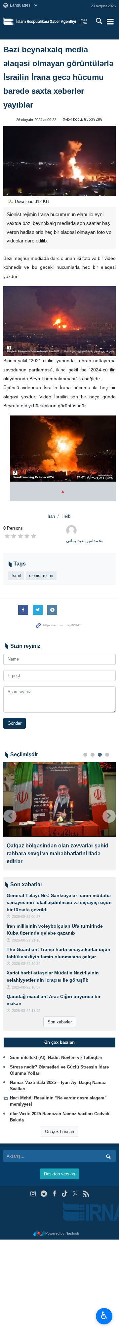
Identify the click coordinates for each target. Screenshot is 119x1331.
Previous (10, 816)
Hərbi (66, 516)
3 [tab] (100, 755)
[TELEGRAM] (43, 1193)
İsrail (16, 575)
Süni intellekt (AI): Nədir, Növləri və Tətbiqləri (56, 1057)
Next (109, 816)
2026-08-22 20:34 (26, 964)
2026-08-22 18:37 (26, 987)
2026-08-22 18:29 (26, 1011)
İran (51, 516)
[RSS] (85, 1193)
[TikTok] (64, 1193)
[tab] (59, 1042)
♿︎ (104, 1315)
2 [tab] (93, 755)
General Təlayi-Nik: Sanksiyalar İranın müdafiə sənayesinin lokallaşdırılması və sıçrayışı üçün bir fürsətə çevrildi (59, 902)
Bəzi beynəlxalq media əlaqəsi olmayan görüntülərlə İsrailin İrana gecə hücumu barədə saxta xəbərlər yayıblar (58, 77)
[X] (75, 1193)
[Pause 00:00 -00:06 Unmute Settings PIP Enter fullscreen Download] (59, 161)
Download (31, 201)
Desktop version (59, 1173)
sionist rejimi (41, 575)
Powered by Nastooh (62, 1233)
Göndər (14, 723)
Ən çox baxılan (59, 1131)
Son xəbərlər (60, 1021)
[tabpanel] (59, 816)
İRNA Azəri (52, 21)
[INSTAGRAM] (33, 1193)
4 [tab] (107, 755)
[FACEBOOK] (54, 1193)
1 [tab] (85, 755)
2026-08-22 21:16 (26, 940)
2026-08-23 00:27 (26, 916)
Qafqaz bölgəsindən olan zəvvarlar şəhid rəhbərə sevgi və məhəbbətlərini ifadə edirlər (57, 853)
